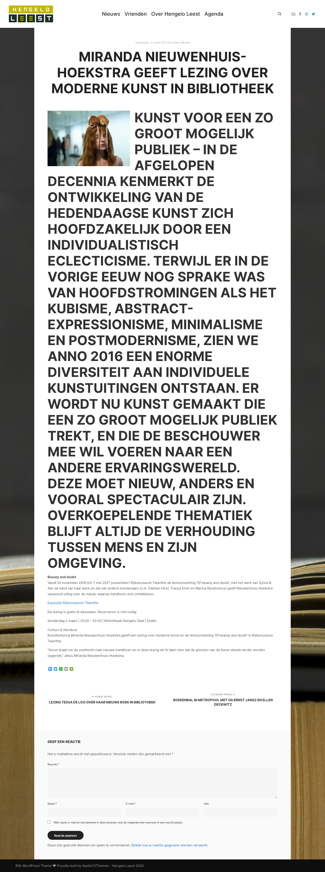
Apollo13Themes (95, 866)
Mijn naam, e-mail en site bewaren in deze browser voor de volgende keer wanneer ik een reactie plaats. (118, 822)
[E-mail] (293, 14)
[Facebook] (300, 14)
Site (206, 803)
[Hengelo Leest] (31, 14)
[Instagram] (307, 14)
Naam (52, 803)
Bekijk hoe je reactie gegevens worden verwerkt (169, 845)
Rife (18, 866)
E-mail (131, 803)
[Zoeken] (280, 14)
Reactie (53, 764)
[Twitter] (313, 14)
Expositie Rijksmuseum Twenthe (73, 603)
